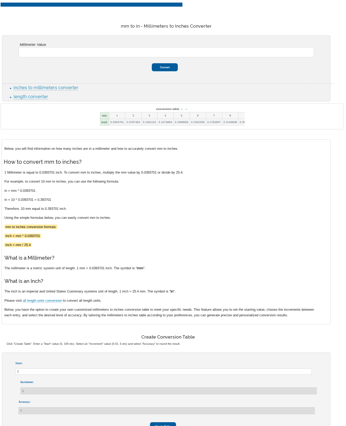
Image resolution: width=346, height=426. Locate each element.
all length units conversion (42, 300)
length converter (31, 96)
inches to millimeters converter (46, 87)
